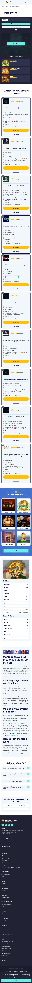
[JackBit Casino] (6, 372)
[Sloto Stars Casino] (6, 219)
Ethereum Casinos (5, 916)
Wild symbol (18, 723)
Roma (9, 809)
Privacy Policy (11, 968)
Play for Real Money (16, 23)
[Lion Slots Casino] (6, 179)
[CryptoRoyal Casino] (6, 296)
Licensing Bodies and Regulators (11, 971)
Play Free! (16, 44)
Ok (16, 980)
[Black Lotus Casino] (6, 448)
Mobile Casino (4, 844)
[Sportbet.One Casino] (6, 333)
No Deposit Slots (5, 906)
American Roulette (5, 874)
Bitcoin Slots (4, 862)
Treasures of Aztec (23, 809)
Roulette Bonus (4, 925)
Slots (6, 6)
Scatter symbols (7, 753)
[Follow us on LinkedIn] (12, 825)
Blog (2, 937)
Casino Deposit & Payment (7, 943)
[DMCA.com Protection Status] (5, 828)
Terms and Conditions (23, 971)
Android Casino (4, 851)
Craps (2, 878)
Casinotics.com (20, 830)
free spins (19, 725)
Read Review (16, 134)
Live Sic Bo (3, 890)
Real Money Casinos (5, 930)
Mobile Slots (4, 911)
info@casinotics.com (5, 833)
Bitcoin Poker (4, 895)
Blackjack (3, 883)
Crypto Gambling (5, 858)
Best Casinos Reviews (6, 904)
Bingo (2, 876)
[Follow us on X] (6, 825)
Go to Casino (16, 130)
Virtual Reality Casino (6, 948)
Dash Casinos (4, 920)
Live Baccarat (4, 885)
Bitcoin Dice (4, 860)
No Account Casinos (5, 927)
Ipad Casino (4, 853)
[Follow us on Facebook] (2, 825)
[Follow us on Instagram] (9, 825)
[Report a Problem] (16, 30)
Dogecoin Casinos (5, 923)
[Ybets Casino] (6, 258)
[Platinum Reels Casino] (6, 141)
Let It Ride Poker (5, 897)
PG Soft (9, 6)
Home (2, 6)
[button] (27, 2)
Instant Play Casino (5, 946)
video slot (21, 666)
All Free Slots (15, 550)
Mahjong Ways (9, 805)
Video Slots (4, 957)
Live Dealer (3, 960)
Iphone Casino (4, 855)
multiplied (12, 735)
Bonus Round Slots (5, 953)
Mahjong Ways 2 (22, 805)
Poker (2, 892)
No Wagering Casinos (6, 865)
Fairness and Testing (19, 968)
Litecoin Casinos (4, 918)
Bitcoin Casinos (4, 913)
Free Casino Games (5, 846)
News (2, 939)
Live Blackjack (4, 888)
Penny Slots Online (5, 909)
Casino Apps (4, 848)
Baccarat (3, 881)
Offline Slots (4, 950)
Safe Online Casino (5, 841)
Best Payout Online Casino (7, 941)
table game (17, 668)
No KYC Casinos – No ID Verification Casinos (10, 867)
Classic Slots (4, 955)
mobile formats (17, 701)
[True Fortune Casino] (6, 410)
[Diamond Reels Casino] (6, 101)
